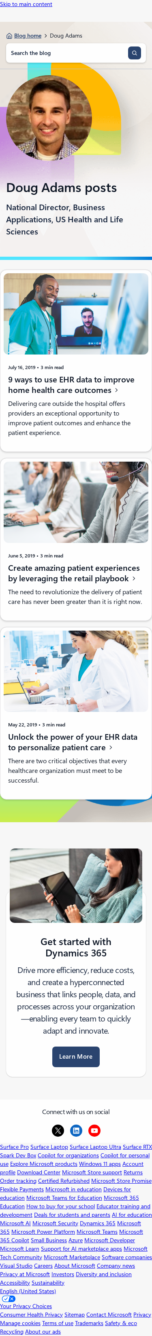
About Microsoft (74, 1265)
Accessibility (15, 1282)
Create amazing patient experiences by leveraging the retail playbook (74, 573)
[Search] (134, 52)
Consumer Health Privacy (31, 1314)
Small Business (49, 1240)
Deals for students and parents (72, 1214)
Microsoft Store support (92, 1172)
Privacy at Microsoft (25, 1274)
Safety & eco (121, 1323)
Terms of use (57, 1323)
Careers (43, 1265)
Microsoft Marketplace (72, 1257)
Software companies (127, 1257)
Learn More (75, 1056)
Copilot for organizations (68, 1155)
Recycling (12, 1331)
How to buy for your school (60, 1206)
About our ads (43, 1331)
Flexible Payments (22, 1189)
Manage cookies (20, 1323)
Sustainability (48, 1282)
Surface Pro (14, 1147)
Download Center (38, 1172)
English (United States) (28, 1291)
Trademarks (89, 1323)
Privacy (142, 1314)
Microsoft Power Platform (43, 1231)
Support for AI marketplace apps (81, 1248)
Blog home (27, 35)
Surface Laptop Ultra (95, 1147)
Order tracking (18, 1181)
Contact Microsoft (109, 1314)
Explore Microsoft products (43, 1164)
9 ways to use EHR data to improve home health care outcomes (71, 385)
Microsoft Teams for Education (64, 1198)
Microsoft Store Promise (121, 1181)
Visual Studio (16, 1265)
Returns (133, 1172)
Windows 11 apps (100, 1164)
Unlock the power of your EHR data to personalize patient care (72, 742)
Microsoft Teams (97, 1231)
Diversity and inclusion (104, 1274)
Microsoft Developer (109, 1240)
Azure (76, 1240)
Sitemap (74, 1314)
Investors (62, 1274)
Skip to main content (26, 4)
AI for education (132, 1214)
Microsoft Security (55, 1223)
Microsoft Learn (19, 1248)
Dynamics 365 (98, 1223)
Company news (116, 1265)
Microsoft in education (73, 1189)
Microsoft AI (15, 1223)
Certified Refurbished (64, 1181)
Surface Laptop (49, 1147)
